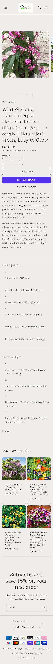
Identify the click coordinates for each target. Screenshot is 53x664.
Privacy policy (44, 649)
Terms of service (20, 653)
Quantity (6, 156)
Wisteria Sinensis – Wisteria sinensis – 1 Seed (13, 487)
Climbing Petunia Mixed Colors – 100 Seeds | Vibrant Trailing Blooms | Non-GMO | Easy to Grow (38, 540)
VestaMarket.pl (16, 649)
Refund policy (30, 649)
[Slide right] (33, 95)
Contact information (27, 658)
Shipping (16, 151)
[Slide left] (20, 95)
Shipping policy (36, 653)
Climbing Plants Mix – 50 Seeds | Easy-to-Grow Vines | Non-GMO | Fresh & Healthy (38, 490)
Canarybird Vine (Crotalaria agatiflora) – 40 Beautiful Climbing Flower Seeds (13, 539)
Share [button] (8, 431)
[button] (6, 7)
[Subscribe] (43, 607)
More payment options (26, 187)
